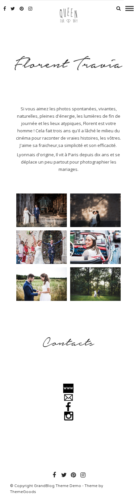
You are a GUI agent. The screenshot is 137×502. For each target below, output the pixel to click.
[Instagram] (30, 8)
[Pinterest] (22, 8)
